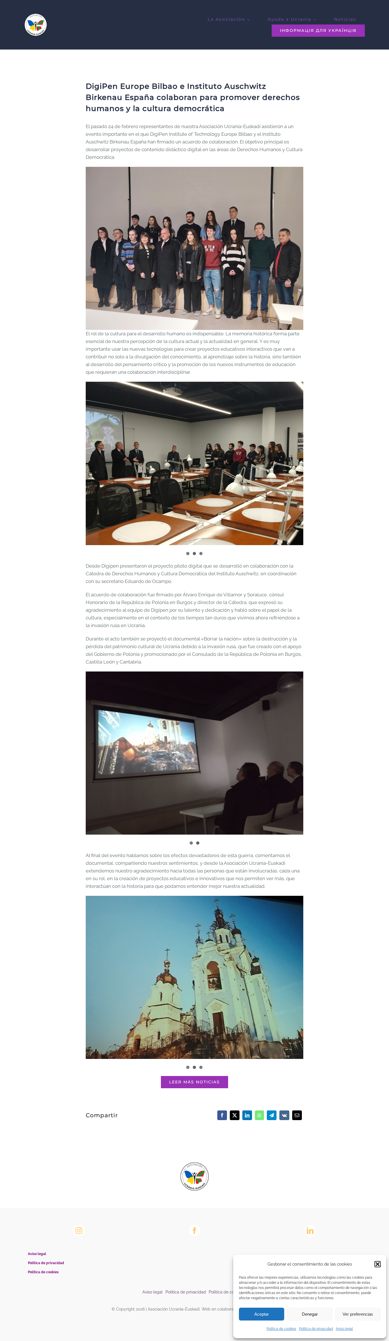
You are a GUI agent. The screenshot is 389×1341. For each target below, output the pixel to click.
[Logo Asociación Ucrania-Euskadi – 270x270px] (194, 1164)
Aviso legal (344, 1329)
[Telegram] (271, 1115)
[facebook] (194, 1230)
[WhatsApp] (259, 1115)
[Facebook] (222, 1115)
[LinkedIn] (247, 1115)
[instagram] (79, 1230)
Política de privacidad (316, 1329)
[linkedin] (310, 1230)
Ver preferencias (358, 1314)
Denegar (310, 1314)
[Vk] (284, 1115)
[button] (377, 1264)
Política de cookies (281, 1329)
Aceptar (261, 1314)
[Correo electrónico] (297, 1115)
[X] (234, 1115)
